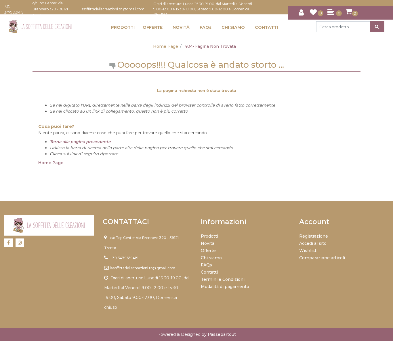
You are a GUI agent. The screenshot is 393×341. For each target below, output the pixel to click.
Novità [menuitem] (207, 243)
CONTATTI (266, 27)
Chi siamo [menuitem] (211, 257)
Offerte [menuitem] (208, 250)
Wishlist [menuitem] (307, 250)
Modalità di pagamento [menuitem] (225, 286)
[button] (377, 26)
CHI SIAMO (233, 27)
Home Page (165, 46)
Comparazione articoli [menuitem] (322, 257)
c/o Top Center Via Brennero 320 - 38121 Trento (50, 9)
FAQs (205, 27)
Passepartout (222, 334)
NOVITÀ (181, 27)
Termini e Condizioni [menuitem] (223, 279)
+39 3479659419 (124, 258)
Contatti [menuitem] (209, 272)
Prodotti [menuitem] (209, 236)
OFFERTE (153, 27)
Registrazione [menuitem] (313, 236)
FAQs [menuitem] (206, 265)
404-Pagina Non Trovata (210, 46)
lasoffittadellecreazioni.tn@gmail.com (112, 9)
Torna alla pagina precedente (80, 141)
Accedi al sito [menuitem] (313, 243)
